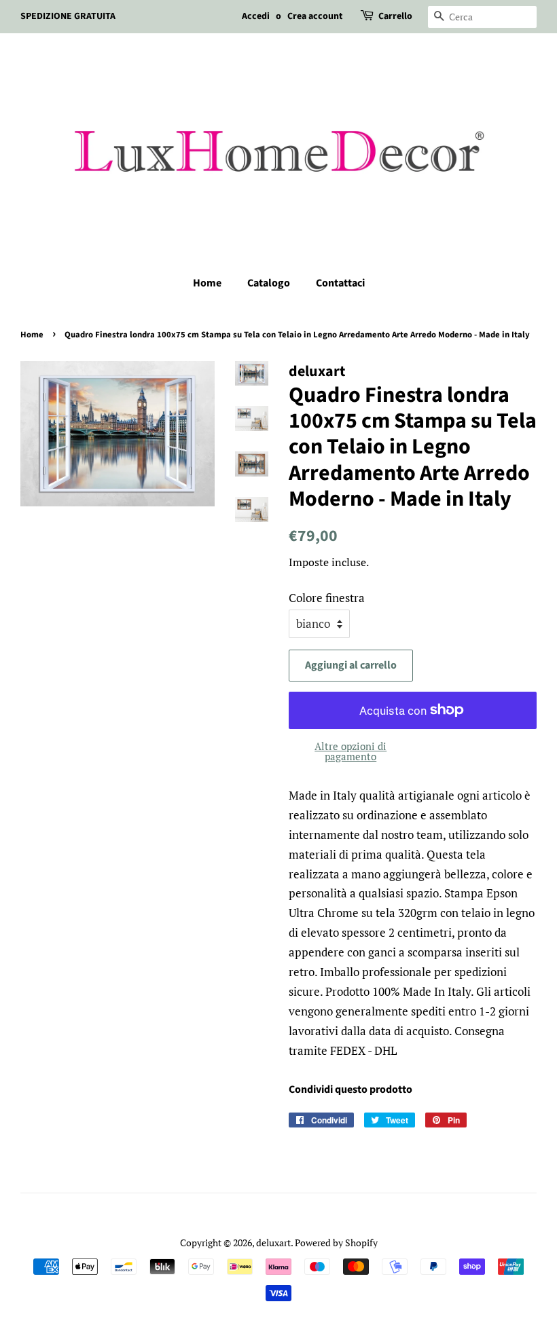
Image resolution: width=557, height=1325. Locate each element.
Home (207, 283)
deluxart (273, 1242)
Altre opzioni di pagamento (351, 751)
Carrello (395, 16)
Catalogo (268, 283)
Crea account (314, 16)
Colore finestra (327, 597)
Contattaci (340, 283)
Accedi (256, 16)
